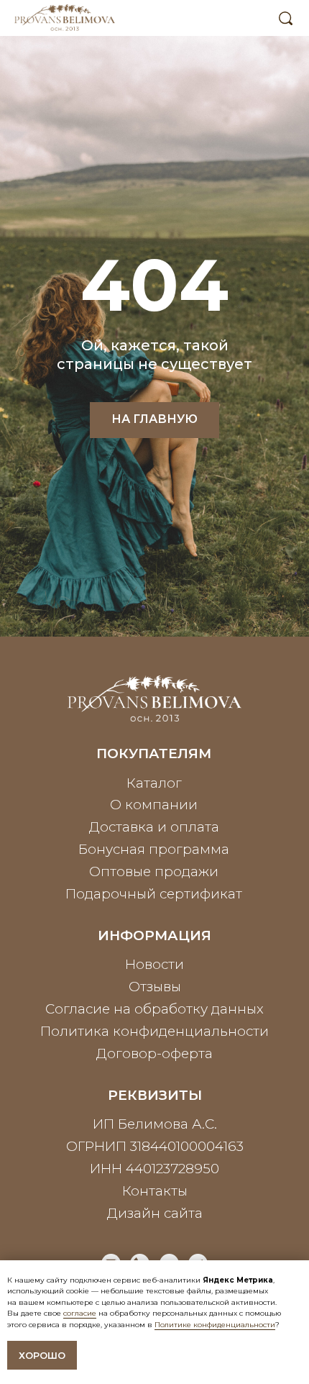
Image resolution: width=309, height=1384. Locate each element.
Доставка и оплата (154, 827)
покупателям (153, 753)
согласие (79, 1313)
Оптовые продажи (153, 871)
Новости (154, 964)
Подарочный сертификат (153, 894)
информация (154, 935)
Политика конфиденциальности (154, 1031)
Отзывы (155, 986)
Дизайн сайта (155, 1213)
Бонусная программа (153, 849)
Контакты (155, 1191)
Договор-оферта (154, 1053)
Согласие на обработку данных (154, 1009)
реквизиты (155, 1095)
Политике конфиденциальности (214, 1324)
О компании (154, 804)
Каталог (154, 783)
